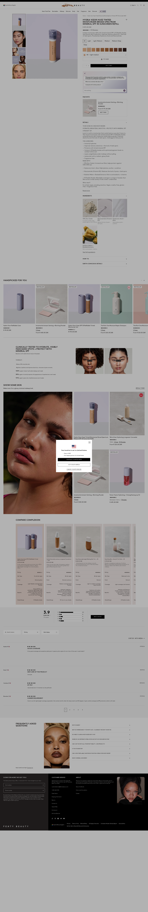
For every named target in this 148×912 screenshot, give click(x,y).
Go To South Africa (74, 464)
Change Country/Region (74, 469)
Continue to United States (74, 459)
